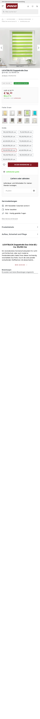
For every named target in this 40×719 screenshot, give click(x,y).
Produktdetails (8, 227)
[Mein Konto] (28, 6)
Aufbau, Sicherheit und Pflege (14, 234)
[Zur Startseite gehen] (12, 6)
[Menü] (3, 6)
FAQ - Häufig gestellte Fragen (15, 213)
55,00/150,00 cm (9, 150)
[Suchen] (3, 12)
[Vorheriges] (1, 48)
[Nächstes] (38, 48)
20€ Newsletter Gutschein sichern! (17, 206)
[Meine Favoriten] (32, 6)
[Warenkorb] (37, 6)
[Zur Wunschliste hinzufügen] (4, 164)
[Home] (2, 19)
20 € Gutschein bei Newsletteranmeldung (13, 1)
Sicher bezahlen (11, 209)
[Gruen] (27, 113)
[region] (20, 48)
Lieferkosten (17, 98)
